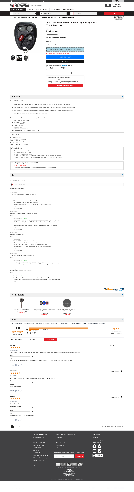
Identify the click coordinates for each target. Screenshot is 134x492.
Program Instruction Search (65, 85)
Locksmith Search (38, 440)
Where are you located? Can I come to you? (23, 194)
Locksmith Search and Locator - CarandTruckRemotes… (30, 225)
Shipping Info (36, 453)
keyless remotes (34, 9)
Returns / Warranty (38, 460)
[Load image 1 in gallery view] (13, 58)
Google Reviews (37, 447)
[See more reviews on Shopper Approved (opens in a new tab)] (21, 365)
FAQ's (34, 465)
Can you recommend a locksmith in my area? (23, 213)
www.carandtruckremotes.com (32, 201)
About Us (58, 440)
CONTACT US (18, 1)
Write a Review (50, 340)
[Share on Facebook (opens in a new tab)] (16, 365)
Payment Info (97, 442)
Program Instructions (39, 442)
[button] (14, 207)
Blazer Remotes (21, 18)
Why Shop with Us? (61, 442)
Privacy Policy (60, 445)
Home (11, 18)
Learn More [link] (70, 65)
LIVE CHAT (118, 4)
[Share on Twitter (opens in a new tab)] (18, 365)
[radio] (67, 328)
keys (46, 9)
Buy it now (65, 61)
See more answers (17, 208)
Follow (11, 196)
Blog (57, 447)
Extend (35, 463)
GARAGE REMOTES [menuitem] (68, 9)
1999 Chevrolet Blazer (20, 165)
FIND (114, 13)
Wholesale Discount (39, 437)
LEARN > (99, 455)
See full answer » (52, 225)
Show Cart (96, 437)
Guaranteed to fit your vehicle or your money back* (57, 53)
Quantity (48, 41)
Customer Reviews (38, 445)
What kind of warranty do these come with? (23, 255)
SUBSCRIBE (80, 456)
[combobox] (68, 5)
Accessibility (59, 437)
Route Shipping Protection (40, 455)
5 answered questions (52, 34)
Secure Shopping (98, 440)
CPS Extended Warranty (40, 458)
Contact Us (36, 450)
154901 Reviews (19, 334)
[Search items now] (108, 5)
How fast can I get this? (17, 234)
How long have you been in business (21, 270)
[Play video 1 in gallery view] (19, 58)
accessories (55, 9)
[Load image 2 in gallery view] (26, 58)
